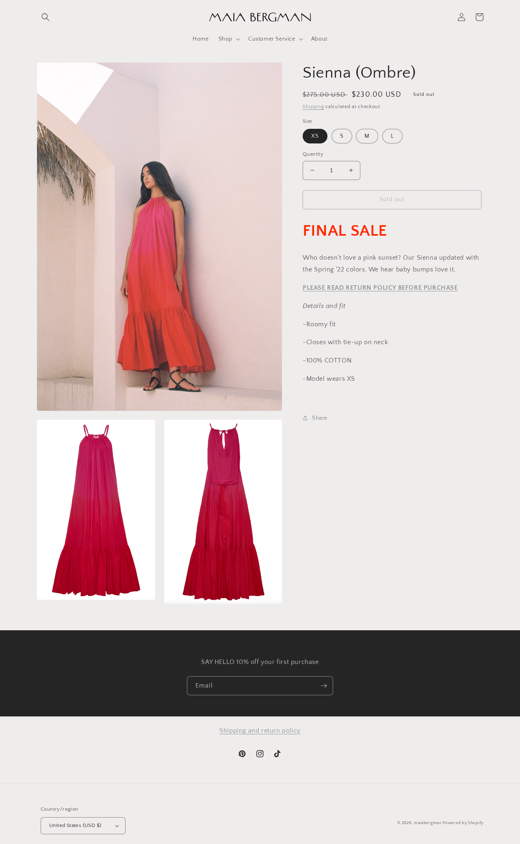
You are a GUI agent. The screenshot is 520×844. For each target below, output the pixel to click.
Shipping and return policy (260, 730)
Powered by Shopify (463, 823)
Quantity (313, 154)
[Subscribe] (324, 685)
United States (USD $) (75, 825)
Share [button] (319, 417)
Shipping (313, 106)
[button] (45, 17)
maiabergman (428, 823)
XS (315, 136)
